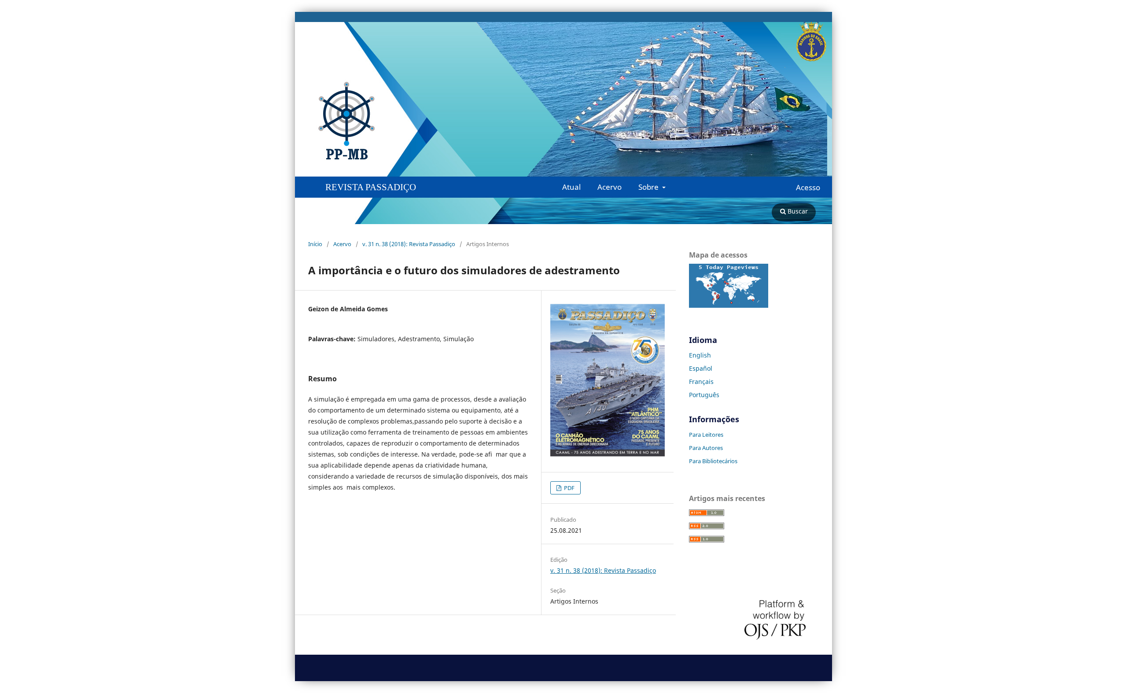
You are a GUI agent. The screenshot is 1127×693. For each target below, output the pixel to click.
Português (704, 395)
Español (700, 368)
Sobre (649, 187)
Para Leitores (706, 435)
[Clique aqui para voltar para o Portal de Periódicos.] (196, 121)
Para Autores (706, 448)
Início (315, 244)
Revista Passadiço (370, 187)
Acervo (609, 187)
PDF (569, 488)
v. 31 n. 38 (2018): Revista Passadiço (408, 244)
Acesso (808, 187)
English (700, 355)
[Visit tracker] (728, 305)
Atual (571, 187)
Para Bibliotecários (713, 461)
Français (701, 381)
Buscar (797, 211)
